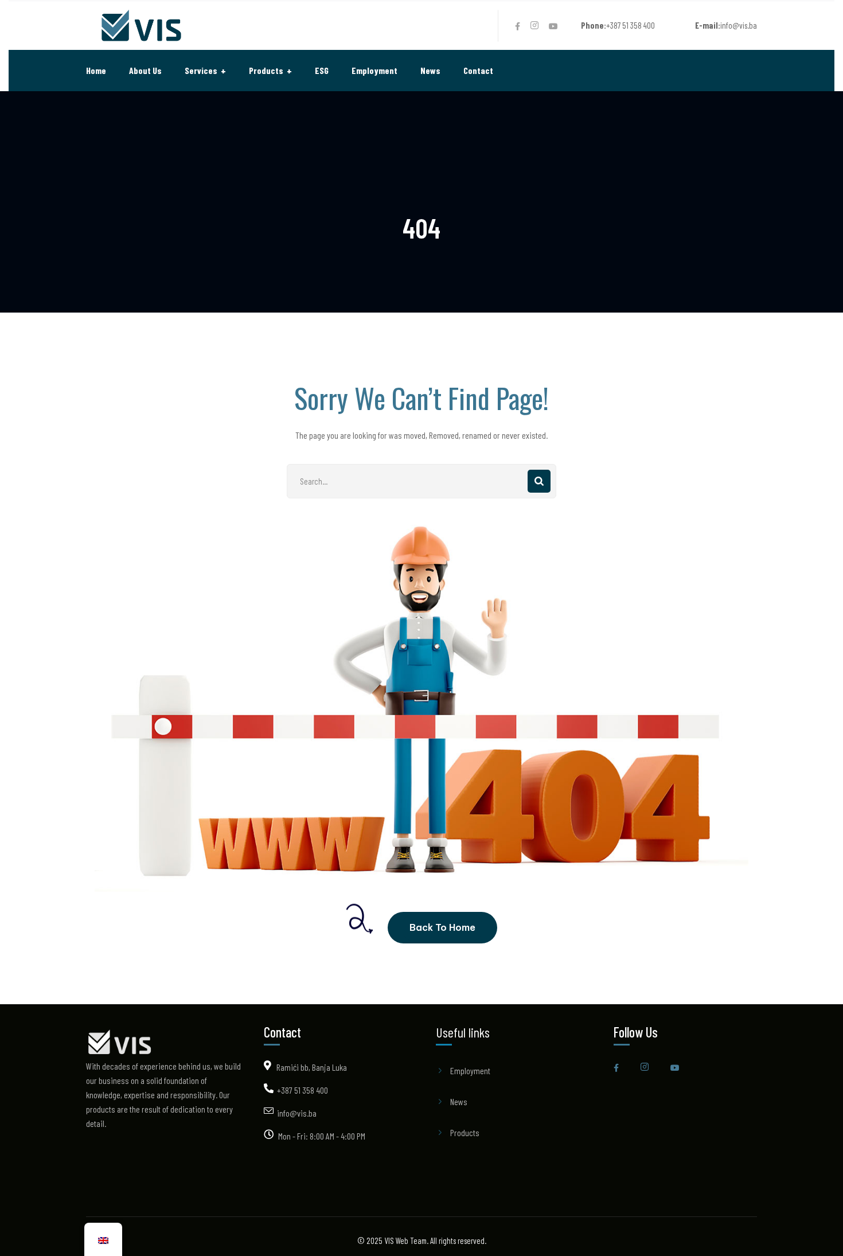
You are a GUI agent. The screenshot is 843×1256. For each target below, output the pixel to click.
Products (464, 1132)
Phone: (593, 25)
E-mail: (707, 25)
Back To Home (442, 927)
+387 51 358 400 (302, 1090)
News (458, 1101)
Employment (470, 1070)
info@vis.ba (297, 1112)
